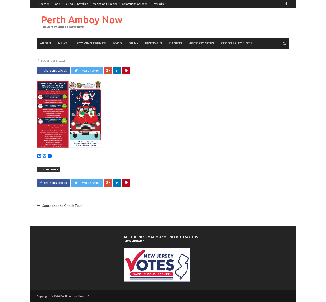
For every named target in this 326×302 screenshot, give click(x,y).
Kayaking (82, 3)
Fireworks (158, 3)
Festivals (153, 43)
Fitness (175, 43)
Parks (57, 3)
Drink (134, 43)
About (45, 43)
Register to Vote (236, 43)
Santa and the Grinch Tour (62, 205)
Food (117, 43)
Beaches (44, 3)
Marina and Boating (105, 3)
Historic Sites (201, 43)
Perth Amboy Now (81, 19)
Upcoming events (90, 43)
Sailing (69, 3)
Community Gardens (134, 3)
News (63, 43)
